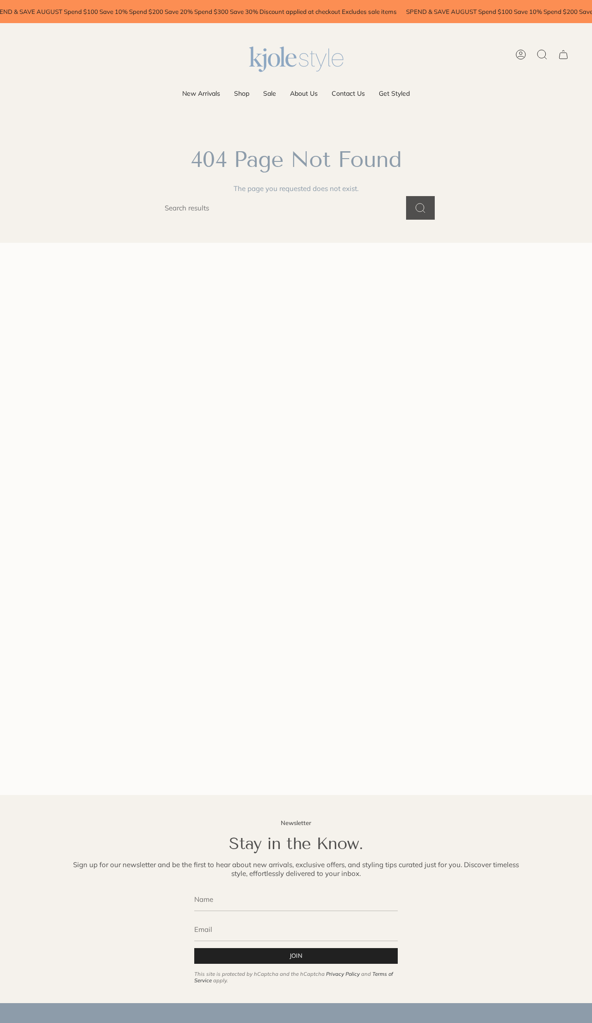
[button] (241, 94)
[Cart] (563, 54)
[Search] (420, 208)
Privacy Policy (343, 974)
